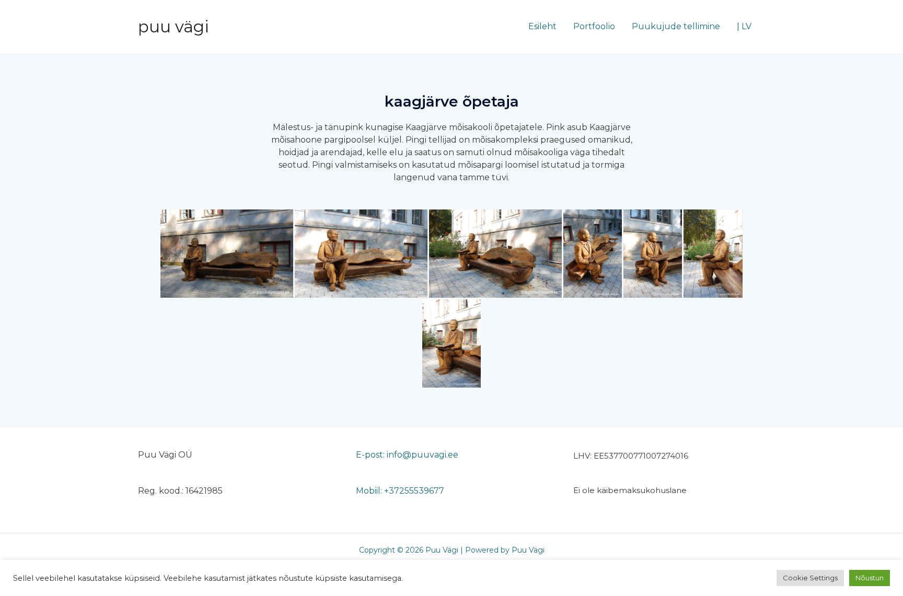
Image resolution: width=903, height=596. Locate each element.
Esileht (542, 26)
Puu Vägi (173, 27)
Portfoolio (594, 26)
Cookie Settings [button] (810, 578)
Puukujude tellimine (676, 26)
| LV (744, 26)
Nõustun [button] (869, 578)
